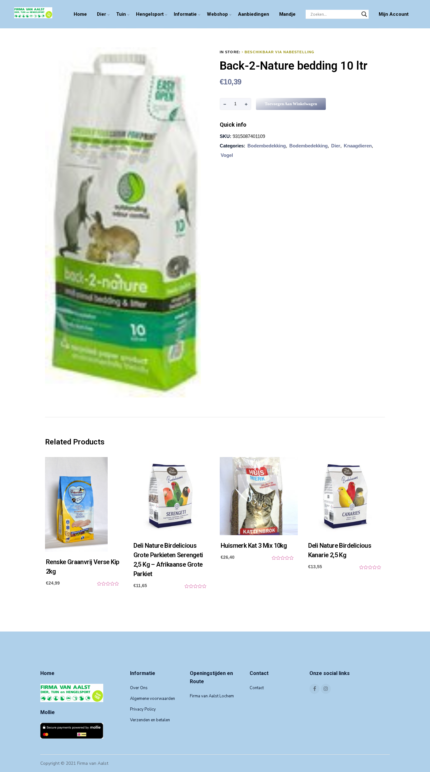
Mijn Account (394, 14)
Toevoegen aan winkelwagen (291, 103)
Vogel (227, 155)
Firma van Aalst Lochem (212, 696)
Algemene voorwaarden (152, 698)
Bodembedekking (266, 145)
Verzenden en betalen (150, 720)
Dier (101, 14)
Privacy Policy (143, 709)
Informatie (185, 14)
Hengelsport (150, 14)
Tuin (121, 14)
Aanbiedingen (253, 14)
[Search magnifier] (364, 14)
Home (80, 14)
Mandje (287, 14)
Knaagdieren (358, 145)
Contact (257, 688)
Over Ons (139, 688)
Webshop (217, 14)
